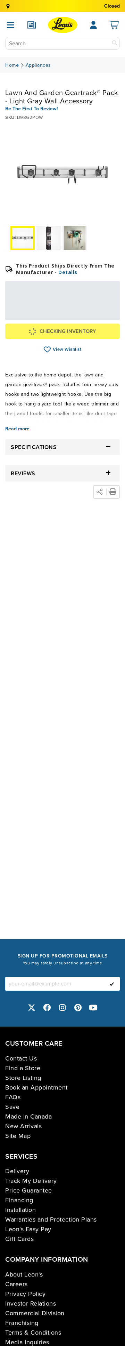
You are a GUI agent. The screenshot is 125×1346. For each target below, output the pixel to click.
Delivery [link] (17, 1171)
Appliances (38, 65)
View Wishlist (47, 349)
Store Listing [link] (23, 1077)
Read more (17, 429)
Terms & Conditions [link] (33, 1332)
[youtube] (93, 1008)
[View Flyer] (31, 25)
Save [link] (12, 1106)
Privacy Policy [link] (25, 1293)
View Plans (97, 315)
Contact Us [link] (21, 1058)
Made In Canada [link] (28, 1116)
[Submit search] (114, 43)
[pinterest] (78, 1008)
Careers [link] (16, 1284)
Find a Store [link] (22, 1068)
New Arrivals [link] (23, 1126)
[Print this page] (112, 492)
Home (12, 65)
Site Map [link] (18, 1135)
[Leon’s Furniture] (62, 25)
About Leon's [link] (24, 1274)
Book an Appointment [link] (36, 1087)
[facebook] (47, 1008)
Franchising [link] (22, 1322)
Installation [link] (20, 1209)
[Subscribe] (112, 984)
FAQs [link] (12, 1097)
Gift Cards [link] (19, 1238)
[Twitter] (32, 1008)
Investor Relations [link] (30, 1303)
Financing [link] (19, 1200)
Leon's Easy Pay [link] (28, 1229)
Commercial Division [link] (35, 1313)
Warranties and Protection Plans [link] (51, 1219)
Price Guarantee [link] (28, 1190)
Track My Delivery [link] (31, 1180)
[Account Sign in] (93, 25)
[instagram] (62, 1008)
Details (67, 272)
